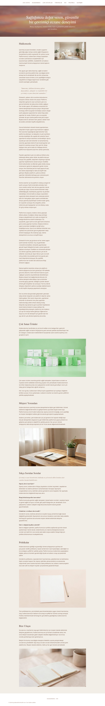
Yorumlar (58, 2)
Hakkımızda (36, 2)
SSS (65, 2)
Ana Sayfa (26, 2)
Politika (72, 2)
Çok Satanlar (47, 2)
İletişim (79, 2)
